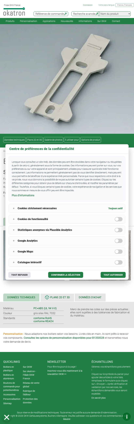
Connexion (87, 5)
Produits (10, 21)
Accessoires (9, 394)
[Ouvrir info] (127, 417)
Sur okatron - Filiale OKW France (29, 375)
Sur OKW (101, 21)
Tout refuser (19, 275)
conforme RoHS (43, 318)
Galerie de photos (53, 139)
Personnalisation (28, 21)
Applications (49, 21)
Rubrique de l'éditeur (29, 393)
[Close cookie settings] (7, 417)
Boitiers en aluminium (8, 377)
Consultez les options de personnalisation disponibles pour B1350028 (64, 337)
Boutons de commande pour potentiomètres (11, 386)
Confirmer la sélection (65, 275)
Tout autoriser (113, 275)
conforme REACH (43, 321)
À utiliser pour (72, 139)
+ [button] (14, 208)
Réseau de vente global (31, 385)
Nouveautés (67, 21)
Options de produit (90, 139)
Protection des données (30, 401)
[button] (7, 417)
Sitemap (7, 403)
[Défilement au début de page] (117, 417)
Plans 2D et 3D (34, 139)
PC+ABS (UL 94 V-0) (45, 308)
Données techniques (14, 139)
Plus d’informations (23, 195)
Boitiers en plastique (8, 369)
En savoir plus (99, 397)
